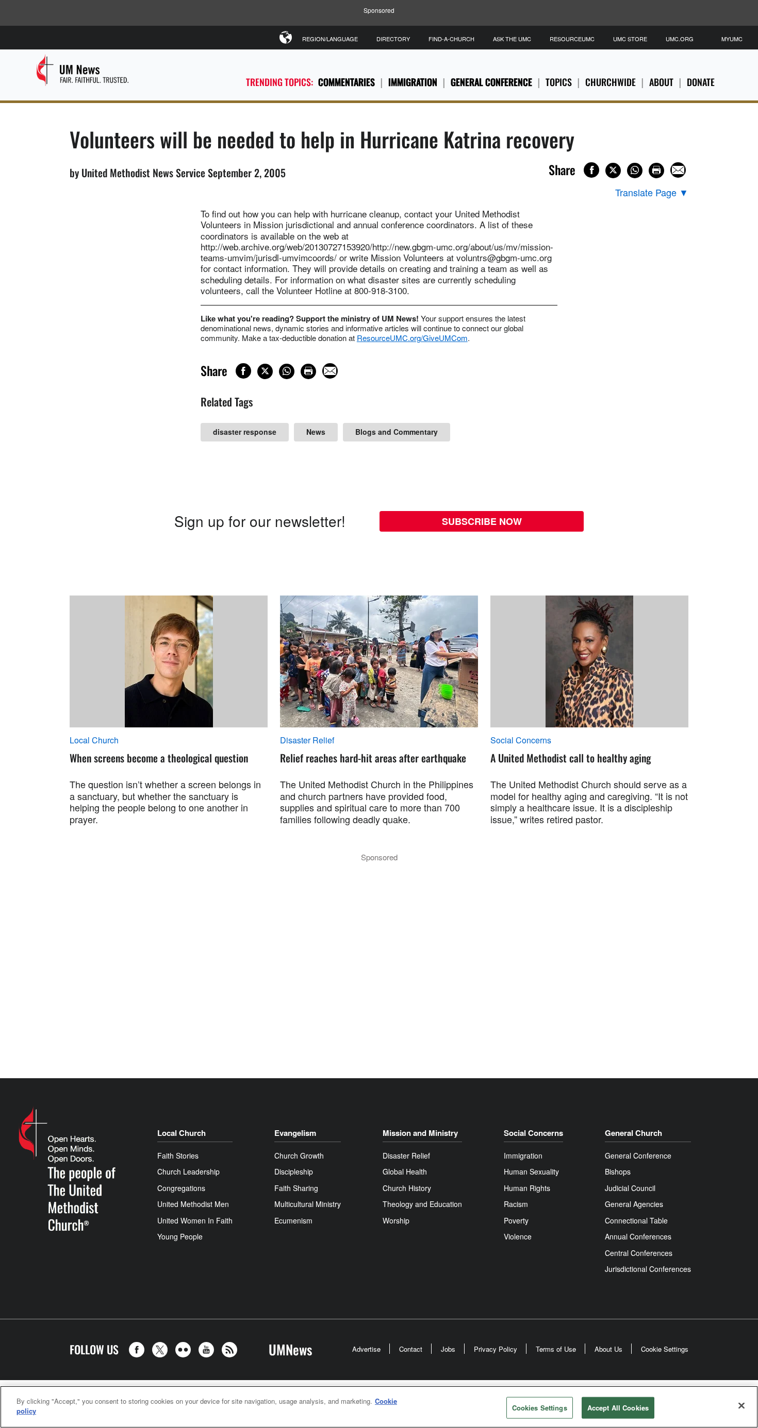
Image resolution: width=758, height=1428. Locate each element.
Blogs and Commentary (396, 432)
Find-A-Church (451, 39)
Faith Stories (178, 1155)
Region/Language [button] (330, 39)
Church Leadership (188, 1171)
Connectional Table (636, 1220)
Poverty (516, 1220)
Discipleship (293, 1171)
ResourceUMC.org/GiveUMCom (412, 337)
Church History (407, 1188)
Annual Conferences (638, 1236)
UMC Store (630, 39)
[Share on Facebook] (591, 170)
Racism (516, 1204)
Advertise (366, 1349)
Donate (701, 82)
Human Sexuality (531, 1171)
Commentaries (346, 82)
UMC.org (680, 39)
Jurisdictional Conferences (648, 1269)
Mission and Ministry (420, 1132)
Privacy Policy (495, 1349)
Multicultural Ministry (307, 1204)
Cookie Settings (664, 1349)
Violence (518, 1236)
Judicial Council (630, 1188)
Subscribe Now (482, 521)
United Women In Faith (195, 1220)
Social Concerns (520, 740)
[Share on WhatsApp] (634, 170)
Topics (559, 82)
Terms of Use (556, 1349)
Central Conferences (638, 1253)
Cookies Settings (539, 1408)
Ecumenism (293, 1220)
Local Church (94, 740)
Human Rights (527, 1188)
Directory (393, 39)
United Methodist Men (193, 1204)
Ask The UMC (512, 39)
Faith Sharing (296, 1188)
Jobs (448, 1349)
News (315, 432)
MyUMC (732, 39)
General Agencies (634, 1204)
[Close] (741, 1405)
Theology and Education (422, 1204)
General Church (633, 1132)
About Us (608, 1349)
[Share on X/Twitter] (613, 170)
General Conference (491, 82)
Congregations (181, 1188)
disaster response (244, 432)
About (661, 82)
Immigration (412, 82)
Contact (410, 1349)
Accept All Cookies (618, 1408)
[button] (139, 1349)
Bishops (618, 1171)
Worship (396, 1220)
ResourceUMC (572, 39)
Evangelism (295, 1132)
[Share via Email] (678, 170)
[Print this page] (656, 170)
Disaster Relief (307, 740)
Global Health (405, 1171)
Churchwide (610, 82)
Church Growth (299, 1155)
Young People (180, 1236)
